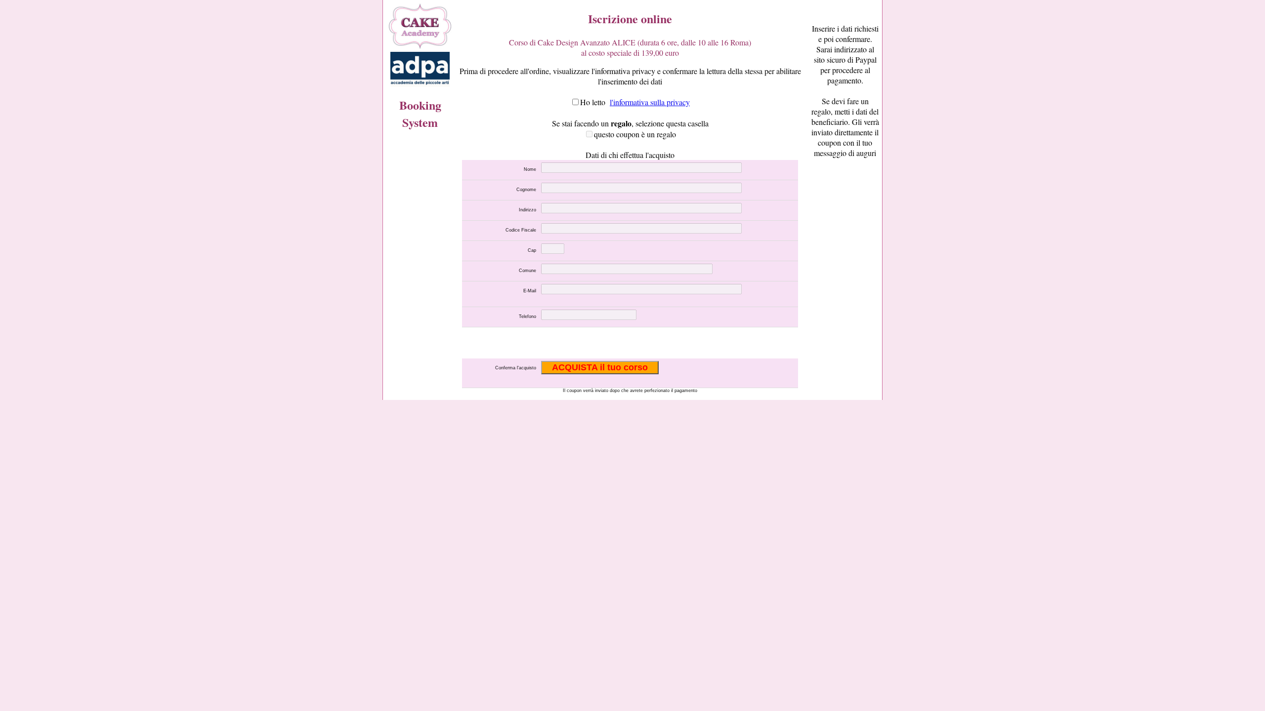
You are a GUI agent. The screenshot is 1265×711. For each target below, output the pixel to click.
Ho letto (592, 102)
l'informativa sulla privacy (650, 102)
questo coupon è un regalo (635, 134)
